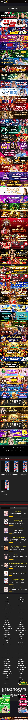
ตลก (16, 573)
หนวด (15, 582)
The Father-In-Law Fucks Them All (18, 563)
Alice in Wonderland (21, 599)
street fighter (21, 663)
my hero (7, 647)
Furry (21, 622)
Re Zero (7, 659)
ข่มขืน (20, 556)
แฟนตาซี (19, 523)
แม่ (25, 549)
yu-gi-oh (21, 671)
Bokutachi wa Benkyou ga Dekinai (8, 608)
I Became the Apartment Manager (18, 554)
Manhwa (21, 640)
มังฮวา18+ (22, 448)
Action (21, 597)
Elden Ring (7, 616)
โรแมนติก (23, 515)
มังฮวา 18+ (13, 515)
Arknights (7, 603)
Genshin (21, 624)
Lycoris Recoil (7, 640)
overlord (7, 655)
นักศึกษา (21, 522)
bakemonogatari (7, 605)
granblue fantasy (21, 628)
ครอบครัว (7, 679)
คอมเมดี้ (21, 679)
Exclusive (5, 448)
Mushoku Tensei (7, 644)
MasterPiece (7, 642)
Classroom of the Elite (7, 612)
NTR (12, 451)
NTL (17, 556)
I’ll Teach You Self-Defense (18, 537)
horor (21, 632)
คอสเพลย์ (7, 681)
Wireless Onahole (17, 520)
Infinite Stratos (21, 634)
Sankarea (21, 659)
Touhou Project (7, 669)
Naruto (7, 649)
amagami (7, 601)
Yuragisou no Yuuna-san (7, 673)
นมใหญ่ (21, 513)
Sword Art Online (7, 665)
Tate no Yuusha (21, 665)
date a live (21, 614)
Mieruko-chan (21, 642)
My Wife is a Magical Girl (18, 579)
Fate (21, 620)
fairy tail (21, 618)
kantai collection (7, 638)
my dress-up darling (21, 644)
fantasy (7, 620)
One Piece (7, 653)
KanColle (21, 636)
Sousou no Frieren (21, 661)
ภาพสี (19, 451)
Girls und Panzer (7, 626)
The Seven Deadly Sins (21, 667)
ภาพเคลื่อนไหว (6, 451)
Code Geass (21, 612)
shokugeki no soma (7, 661)
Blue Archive (21, 605)
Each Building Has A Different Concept (18, 572)
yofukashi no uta (7, 671)
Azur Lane (21, 603)
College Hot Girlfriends (18, 588)
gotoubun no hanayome (7, 628)
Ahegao (7, 599)
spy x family (7, 663)
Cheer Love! (18, 511)
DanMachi (7, 614)
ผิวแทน (21, 565)
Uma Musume (21, 669)
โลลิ (14, 454)
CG (16, 451)
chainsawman (7, 610)
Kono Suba (21, 638)
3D (7, 597)
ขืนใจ (21, 675)
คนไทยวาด (21, 677)
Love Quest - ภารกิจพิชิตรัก (17, 529)
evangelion (21, 616)
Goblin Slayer (21, 626)
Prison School (21, 657)
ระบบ (13, 541)
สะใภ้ (15, 566)
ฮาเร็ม (23, 451)
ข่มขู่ (7, 675)
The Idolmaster (7, 667)
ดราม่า (18, 513)
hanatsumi (7, 630)
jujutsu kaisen (7, 636)
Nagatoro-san (21, 647)
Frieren (7, 622)
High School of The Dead (21, 630)
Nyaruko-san (21, 651)
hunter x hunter (7, 634)
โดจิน (17, 448)
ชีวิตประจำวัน (7, 683)
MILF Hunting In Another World (18, 546)
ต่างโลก (20, 548)
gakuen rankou (7, 624)
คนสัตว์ (7, 677)
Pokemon (21, 655)
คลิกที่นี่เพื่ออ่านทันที (14, 8)
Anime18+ (12, 448)
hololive (7, 632)
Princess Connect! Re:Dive (7, 657)
